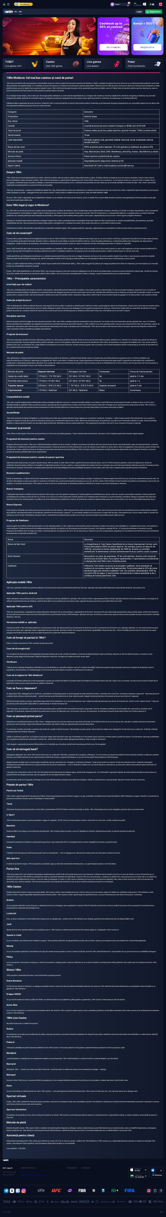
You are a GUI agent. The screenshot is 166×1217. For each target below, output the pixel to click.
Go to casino (113, 47)
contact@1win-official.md (33, 1175)
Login (139, 11)
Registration (147, 47)
